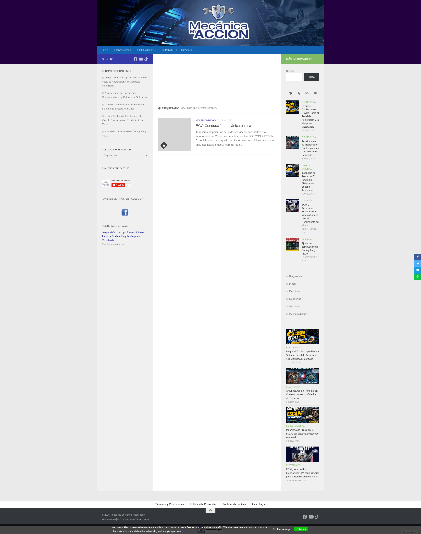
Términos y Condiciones (169, 504)
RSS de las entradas (115, 226)
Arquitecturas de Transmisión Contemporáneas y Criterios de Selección (310, 148)
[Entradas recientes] (290, 93)
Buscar (290, 71)
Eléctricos (294, 291)
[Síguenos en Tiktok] (146, 59)
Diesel (305, 165)
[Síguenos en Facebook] (135, 59)
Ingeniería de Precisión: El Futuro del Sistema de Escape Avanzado (302, 433)
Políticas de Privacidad (203, 504)
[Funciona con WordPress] (116, 519)
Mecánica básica (206, 120)
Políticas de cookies (234, 504)
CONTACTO (169, 50)
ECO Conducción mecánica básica (223, 126)
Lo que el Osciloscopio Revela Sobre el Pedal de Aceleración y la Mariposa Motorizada (124, 81)
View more (187, 531)
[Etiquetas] (315, 93)
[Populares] (298, 93)
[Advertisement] (217, 79)
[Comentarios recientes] (307, 93)
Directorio (187, 50)
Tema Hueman (142, 519)
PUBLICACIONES (146, 50)
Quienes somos (122, 50)
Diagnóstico (295, 276)
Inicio (105, 50)
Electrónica (309, 102)
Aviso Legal (259, 504)
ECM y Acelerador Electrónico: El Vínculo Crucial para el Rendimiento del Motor (123, 120)
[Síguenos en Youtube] (141, 59)
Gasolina (307, 169)
